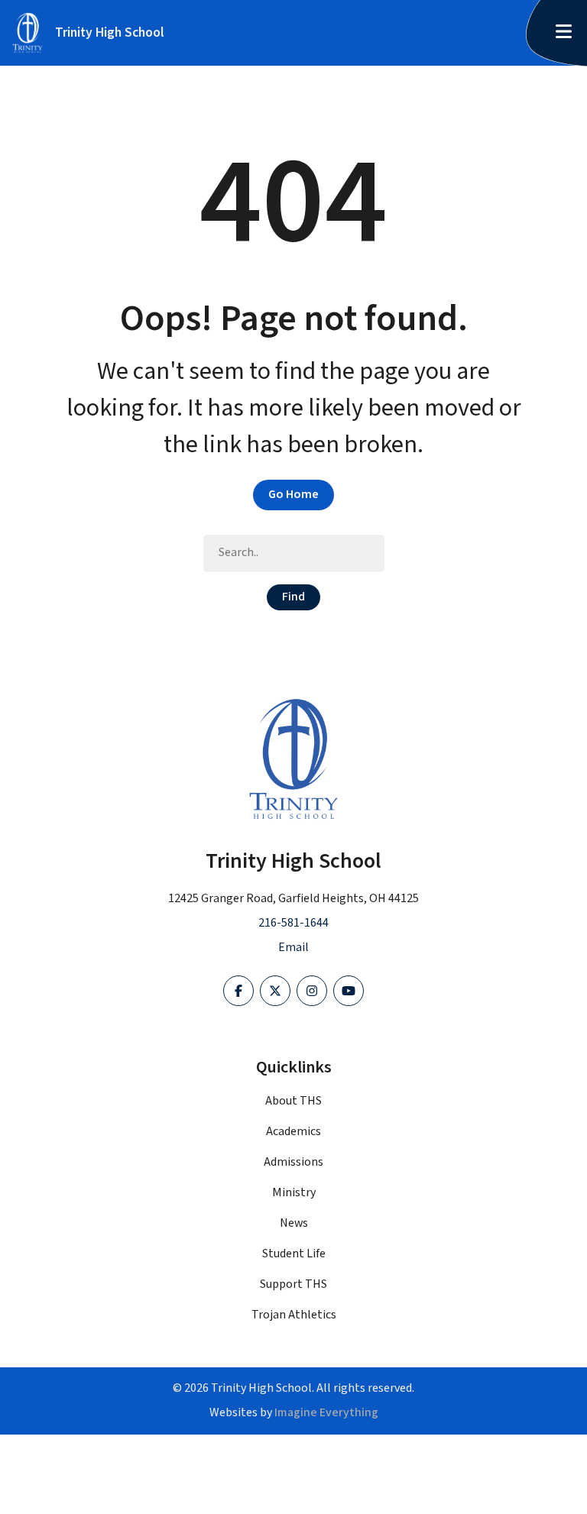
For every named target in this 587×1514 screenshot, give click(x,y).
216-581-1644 (293, 923)
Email (293, 948)
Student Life (294, 1254)
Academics (293, 1132)
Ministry (294, 1193)
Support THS (293, 1284)
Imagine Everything (326, 1413)
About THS (293, 1101)
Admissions (293, 1162)
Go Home (293, 495)
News (294, 1223)
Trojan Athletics (293, 1315)
